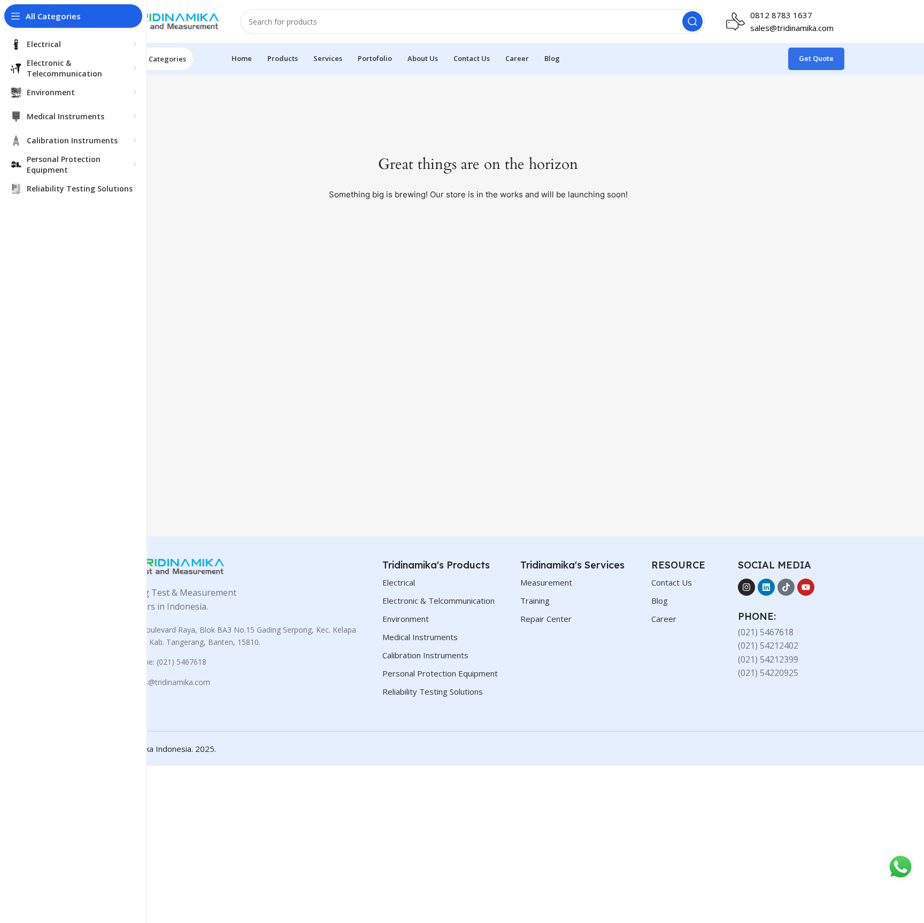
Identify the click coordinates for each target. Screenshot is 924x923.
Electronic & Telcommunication (438, 600)
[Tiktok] (786, 587)
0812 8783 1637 (781, 15)
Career (663, 618)
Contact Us (671, 582)
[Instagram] (746, 587)
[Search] (692, 21)
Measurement (546, 582)
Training (535, 600)
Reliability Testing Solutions (432, 691)
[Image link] (170, 565)
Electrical (398, 582)
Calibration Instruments (425, 655)
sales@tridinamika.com (792, 27)
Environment (405, 618)
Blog (659, 600)
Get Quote (816, 58)
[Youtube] (805, 587)
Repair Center (546, 618)
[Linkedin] (766, 587)
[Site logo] (165, 20)
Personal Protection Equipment (440, 673)
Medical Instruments (420, 637)
